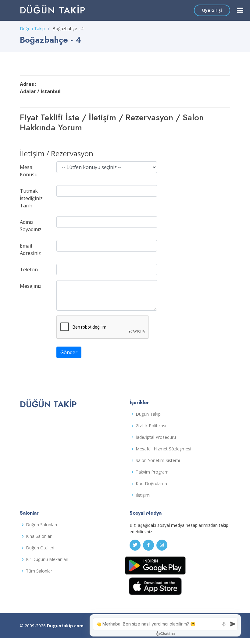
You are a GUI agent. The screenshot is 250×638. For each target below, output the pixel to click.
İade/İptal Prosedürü (156, 437)
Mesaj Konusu (29, 171)
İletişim (143, 495)
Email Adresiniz (30, 249)
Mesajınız (30, 286)
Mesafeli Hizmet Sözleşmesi (163, 449)
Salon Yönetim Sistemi (158, 460)
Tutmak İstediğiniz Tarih (31, 198)
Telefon (29, 269)
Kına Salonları (39, 536)
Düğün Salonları (41, 525)
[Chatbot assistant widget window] (165, 625)
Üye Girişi (212, 10)
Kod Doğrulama (151, 483)
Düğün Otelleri (40, 548)
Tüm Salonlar (39, 571)
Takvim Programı (153, 472)
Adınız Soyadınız (30, 226)
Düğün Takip (53, 10)
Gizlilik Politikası (151, 426)
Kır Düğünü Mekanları (47, 559)
